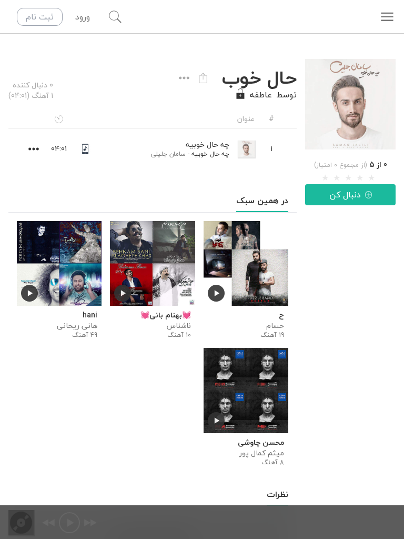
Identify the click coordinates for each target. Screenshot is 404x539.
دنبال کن (345, 194)
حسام (275, 326)
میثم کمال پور (261, 453)
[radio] (325, 178)
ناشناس (178, 326)
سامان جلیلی (168, 153)
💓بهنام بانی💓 (165, 315)
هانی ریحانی (77, 326)
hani (90, 315)
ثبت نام (40, 16)
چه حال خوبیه (210, 153)
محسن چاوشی (261, 442)
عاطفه (261, 94)
